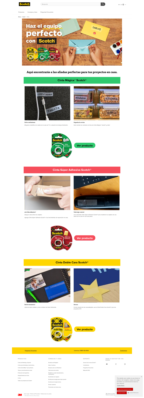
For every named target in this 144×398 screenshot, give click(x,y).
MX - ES (120, 4)
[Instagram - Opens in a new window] (125, 364)
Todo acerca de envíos (53, 370)
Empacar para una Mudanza (54, 367)
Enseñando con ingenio (53, 377)
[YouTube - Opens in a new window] (107, 364)
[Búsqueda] (103, 4)
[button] (133, 392)
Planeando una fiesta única (54, 387)
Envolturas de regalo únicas (54, 382)
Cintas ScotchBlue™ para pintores (25, 367)
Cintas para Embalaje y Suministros (26, 365)
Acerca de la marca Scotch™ (89, 362)
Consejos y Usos (32, 12)
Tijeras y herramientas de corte (25, 370)
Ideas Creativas (52, 365)
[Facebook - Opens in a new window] (116, 364)
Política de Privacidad (35, 393)
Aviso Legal (26, 393)
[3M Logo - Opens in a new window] (24, 4)
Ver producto (85, 145)
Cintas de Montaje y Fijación (24, 362)
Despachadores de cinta (23, 375)
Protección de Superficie (23, 373)
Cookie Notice (120, 385)
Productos (21, 12)
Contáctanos (123, 350)
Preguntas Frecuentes (46, 12)
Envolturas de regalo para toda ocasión (57, 379)
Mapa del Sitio (86, 370)
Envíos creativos (52, 384)
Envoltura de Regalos (53, 362)
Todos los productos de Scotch (25, 380)
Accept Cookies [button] (121, 392)
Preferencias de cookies (46, 393)
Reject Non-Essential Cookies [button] (125, 389)
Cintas (19, 378)
